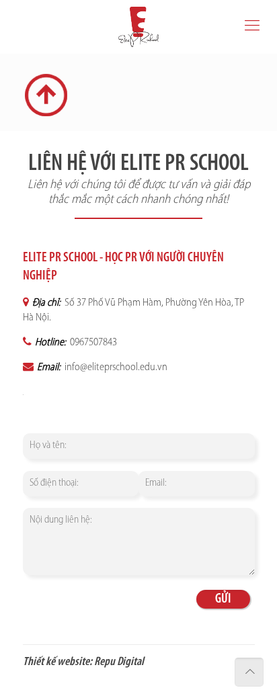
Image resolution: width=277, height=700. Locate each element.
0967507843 (92, 342)
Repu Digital (119, 662)
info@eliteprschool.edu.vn (115, 367)
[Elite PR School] (138, 27)
